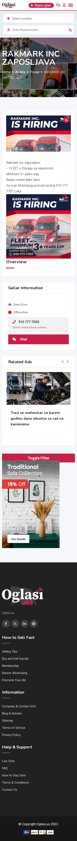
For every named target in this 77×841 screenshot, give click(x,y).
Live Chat (8, 761)
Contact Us (9, 790)
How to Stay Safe (14, 775)
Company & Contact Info (19, 706)
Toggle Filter (38, 458)
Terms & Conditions (15, 782)
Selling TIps (9, 651)
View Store (20, 304)
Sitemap (7, 720)
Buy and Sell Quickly (15, 658)
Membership (10, 666)
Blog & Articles (12, 713)
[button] (63, 362)
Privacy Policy (11, 735)
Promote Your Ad (14, 680)
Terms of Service (13, 728)
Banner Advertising (14, 673)
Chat (23, 339)
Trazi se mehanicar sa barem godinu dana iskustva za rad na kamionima (37, 418)
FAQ (5, 768)
